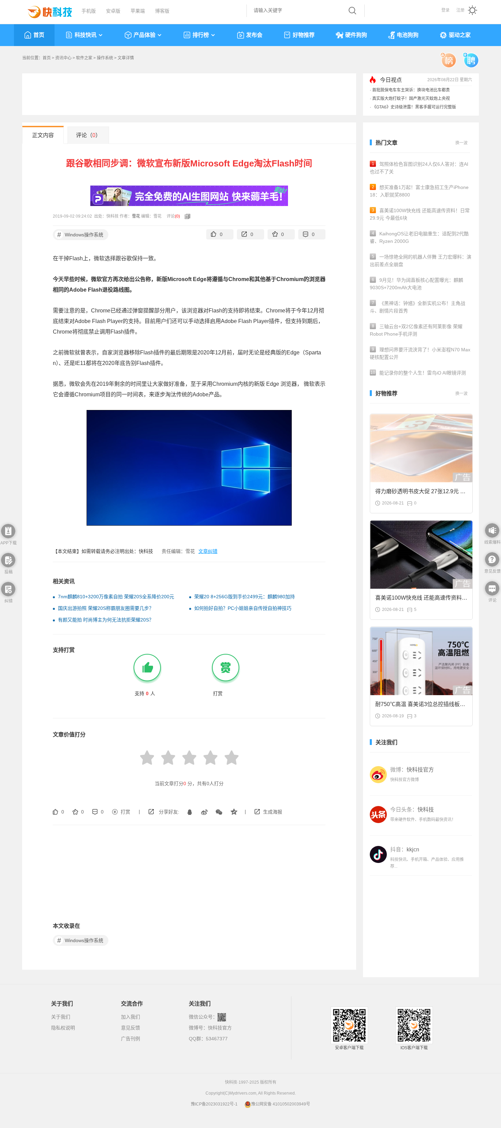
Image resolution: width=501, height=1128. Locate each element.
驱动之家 (460, 35)
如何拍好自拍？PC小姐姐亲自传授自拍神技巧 (242, 608)
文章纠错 (207, 551)
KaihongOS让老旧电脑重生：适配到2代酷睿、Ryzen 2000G (419, 237)
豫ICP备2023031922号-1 (214, 1104)
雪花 (136, 216)
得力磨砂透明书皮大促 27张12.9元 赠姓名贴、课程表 (420, 493)
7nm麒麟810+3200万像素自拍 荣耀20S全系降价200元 (116, 596)
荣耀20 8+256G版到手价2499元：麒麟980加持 (244, 596)
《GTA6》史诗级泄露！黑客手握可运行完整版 (414, 107)
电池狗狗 (408, 35)
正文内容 (43, 135)
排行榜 (201, 35)
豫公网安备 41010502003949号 (280, 1104)
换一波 (461, 143)
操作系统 (105, 58)
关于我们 (60, 1017)
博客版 (162, 11)
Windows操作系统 (80, 234)
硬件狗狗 (356, 35)
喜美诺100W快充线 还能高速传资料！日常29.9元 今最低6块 (420, 214)
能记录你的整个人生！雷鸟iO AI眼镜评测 (418, 373)
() (177, 216)
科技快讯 (85, 35)
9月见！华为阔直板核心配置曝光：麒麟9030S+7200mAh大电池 (416, 283)
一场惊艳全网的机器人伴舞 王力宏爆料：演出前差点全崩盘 (420, 260)
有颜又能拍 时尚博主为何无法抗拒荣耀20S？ (106, 619)
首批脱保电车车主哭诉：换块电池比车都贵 (411, 90)
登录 (445, 10)
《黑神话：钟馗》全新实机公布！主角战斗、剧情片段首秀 (417, 307)
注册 (460, 10)
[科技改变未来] (45, 10)
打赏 (125, 812)
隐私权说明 (63, 1027)
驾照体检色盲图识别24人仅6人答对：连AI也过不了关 (419, 167)
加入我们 (130, 1017)
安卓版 (113, 11)
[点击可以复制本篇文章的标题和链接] (186, 216)
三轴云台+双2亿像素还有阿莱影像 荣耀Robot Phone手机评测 (416, 330)
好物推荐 (304, 35)
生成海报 (272, 812)
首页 (38, 35)
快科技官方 (220, 1027)
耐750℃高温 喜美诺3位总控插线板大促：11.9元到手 (420, 706)
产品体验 (144, 35)
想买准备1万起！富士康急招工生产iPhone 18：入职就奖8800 (419, 191)
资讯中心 (63, 58)
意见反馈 (130, 1027)
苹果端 (138, 11)
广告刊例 (130, 1038)
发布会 (254, 35)
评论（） (88, 135)
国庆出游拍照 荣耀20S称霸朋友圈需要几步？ (106, 608)
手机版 (88, 11)
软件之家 (84, 58)
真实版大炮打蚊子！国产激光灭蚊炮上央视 (411, 98)
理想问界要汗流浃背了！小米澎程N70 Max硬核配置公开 (420, 353)
